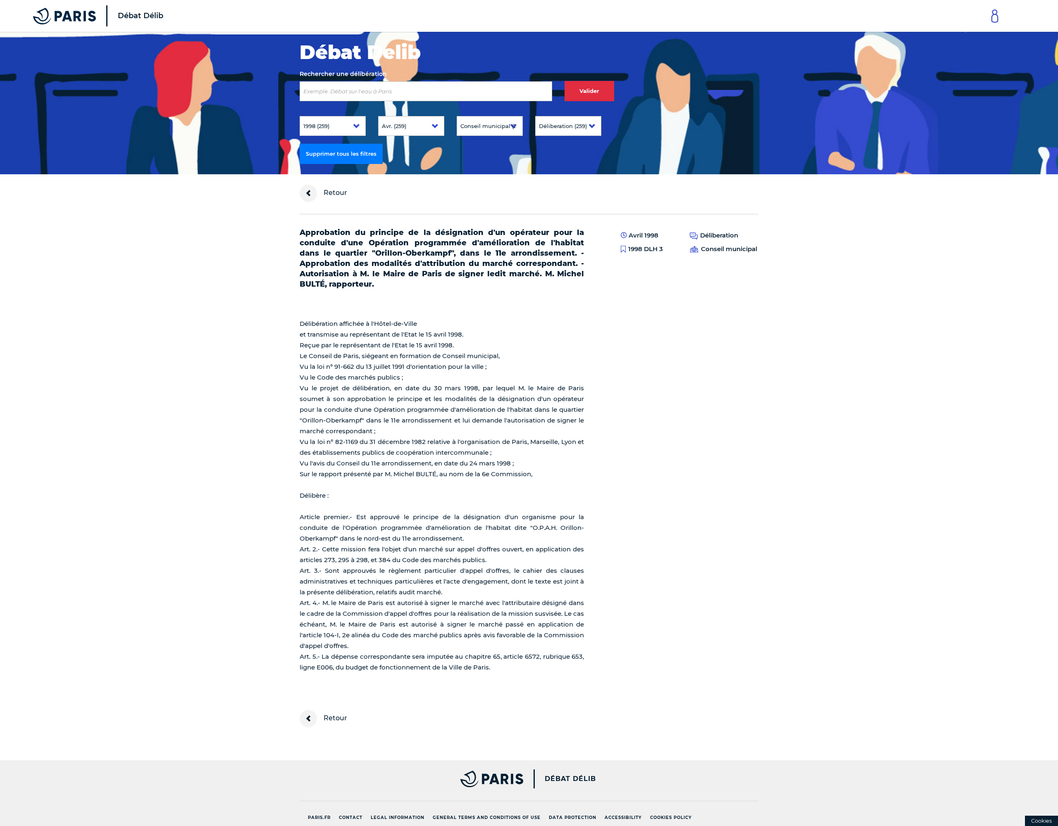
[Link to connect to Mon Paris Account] (995, 16)
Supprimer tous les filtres (341, 153)
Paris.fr (319, 817)
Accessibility (623, 817)
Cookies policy (671, 817)
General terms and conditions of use (487, 817)
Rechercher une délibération (343, 74)
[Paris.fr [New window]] (408, 779)
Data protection (572, 817)
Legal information (397, 817)
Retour (334, 193)
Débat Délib (570, 779)
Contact (350, 817)
